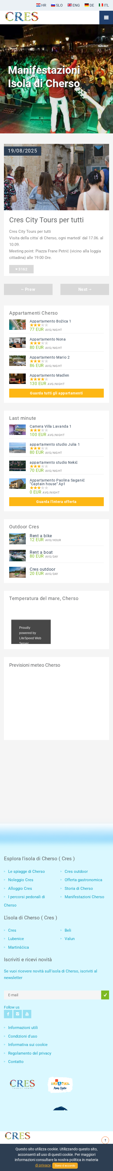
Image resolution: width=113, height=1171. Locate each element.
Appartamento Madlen (49, 375)
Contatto (16, 1061)
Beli (68, 930)
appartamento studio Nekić (54, 462)
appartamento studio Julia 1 (55, 444)
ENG (76, 5)
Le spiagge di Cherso (26, 871)
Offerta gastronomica (83, 880)
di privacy (42, 1165)
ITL (106, 5)
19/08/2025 (22, 151)
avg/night (46, 329)
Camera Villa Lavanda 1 (50, 426)
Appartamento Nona (48, 339)
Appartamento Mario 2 (50, 357)
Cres (12, 930)
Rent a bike (41, 535)
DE (91, 5)
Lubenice (16, 938)
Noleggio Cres (20, 880)
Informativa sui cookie (28, 1044)
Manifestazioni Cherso (84, 897)
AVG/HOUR (45, 540)
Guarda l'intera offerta (56, 502)
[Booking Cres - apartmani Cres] (30, 17)
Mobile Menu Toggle (106, 17)
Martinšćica (18, 947)
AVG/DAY (44, 556)
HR (43, 5)
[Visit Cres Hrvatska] (17, 1135)
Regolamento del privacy (29, 1053)
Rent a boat (41, 552)
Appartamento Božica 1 (50, 321)
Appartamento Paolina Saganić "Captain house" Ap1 (57, 482)
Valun (70, 938)
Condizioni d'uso (22, 1036)
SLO (59, 5)
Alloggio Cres (20, 888)
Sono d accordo (65, 1165)
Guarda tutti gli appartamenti (56, 393)
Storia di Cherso (79, 888)
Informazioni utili (23, 1027)
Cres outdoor (42, 569)
